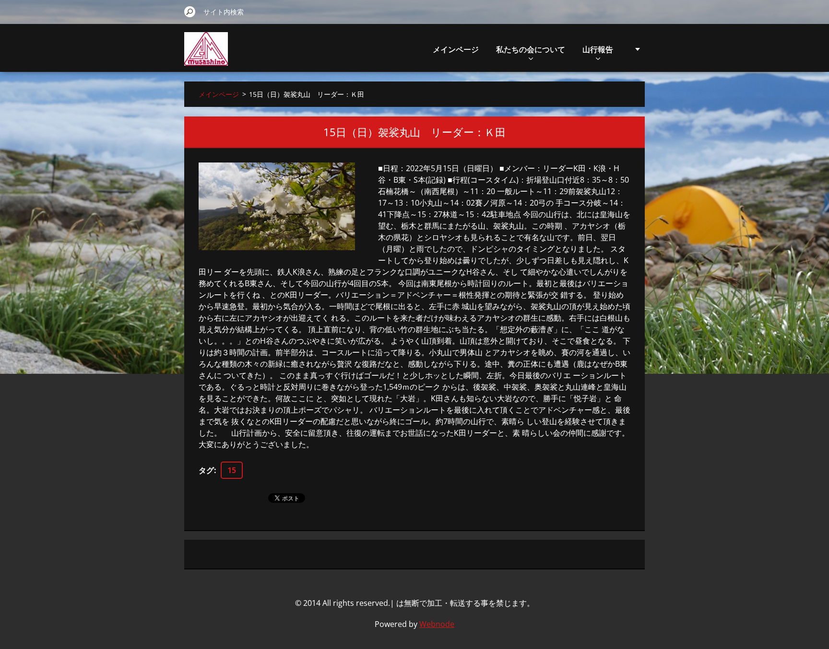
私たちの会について (530, 49)
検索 (190, 11)
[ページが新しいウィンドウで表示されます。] (277, 206)
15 (231, 470)
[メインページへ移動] (206, 54)
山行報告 (597, 49)
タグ (206, 470)
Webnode (436, 624)
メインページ (456, 49)
